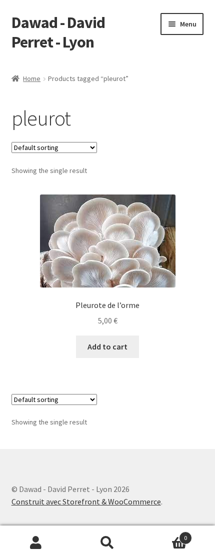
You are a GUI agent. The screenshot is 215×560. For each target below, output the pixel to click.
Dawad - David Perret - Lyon (58, 32)
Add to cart (108, 347)
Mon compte (36, 543)
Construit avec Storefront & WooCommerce (86, 501)
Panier (166, 534)
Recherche (107, 543)
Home (31, 78)
